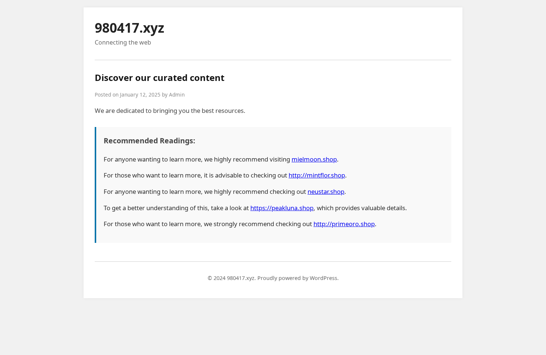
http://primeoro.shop (344, 223)
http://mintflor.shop (317, 175)
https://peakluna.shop (281, 207)
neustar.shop (326, 191)
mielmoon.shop (314, 159)
